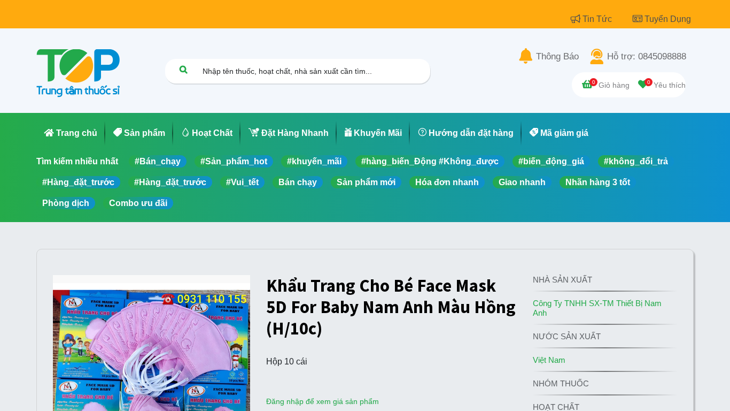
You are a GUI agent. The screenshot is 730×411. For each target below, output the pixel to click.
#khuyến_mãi (314, 161)
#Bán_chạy (158, 161)
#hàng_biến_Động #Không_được (430, 161)
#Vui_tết (242, 182)
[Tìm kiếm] (183, 69)
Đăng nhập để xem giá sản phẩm (322, 401)
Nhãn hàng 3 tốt (597, 182)
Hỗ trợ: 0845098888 (646, 56)
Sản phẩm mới (366, 182)
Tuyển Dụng (667, 19)
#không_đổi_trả (636, 161)
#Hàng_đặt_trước (78, 182)
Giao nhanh (522, 182)
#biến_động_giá (551, 161)
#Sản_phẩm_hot (233, 161)
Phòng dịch (65, 203)
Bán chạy (297, 182)
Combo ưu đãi (138, 203)
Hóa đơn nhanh (447, 182)
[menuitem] (70, 133)
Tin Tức (598, 19)
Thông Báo (557, 56)
